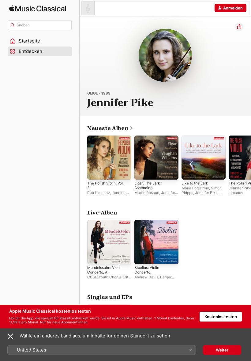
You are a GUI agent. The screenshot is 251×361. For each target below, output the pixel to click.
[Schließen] (10, 336)
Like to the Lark (195, 183)
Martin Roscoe (146, 192)
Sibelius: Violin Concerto (146, 269)
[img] (37, 8)
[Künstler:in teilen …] (239, 27)
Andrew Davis (146, 277)
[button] (40, 41)
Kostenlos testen (220, 316)
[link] (110, 128)
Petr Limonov (98, 192)
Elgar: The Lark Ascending (147, 185)
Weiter (222, 350)
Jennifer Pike (206, 192)
